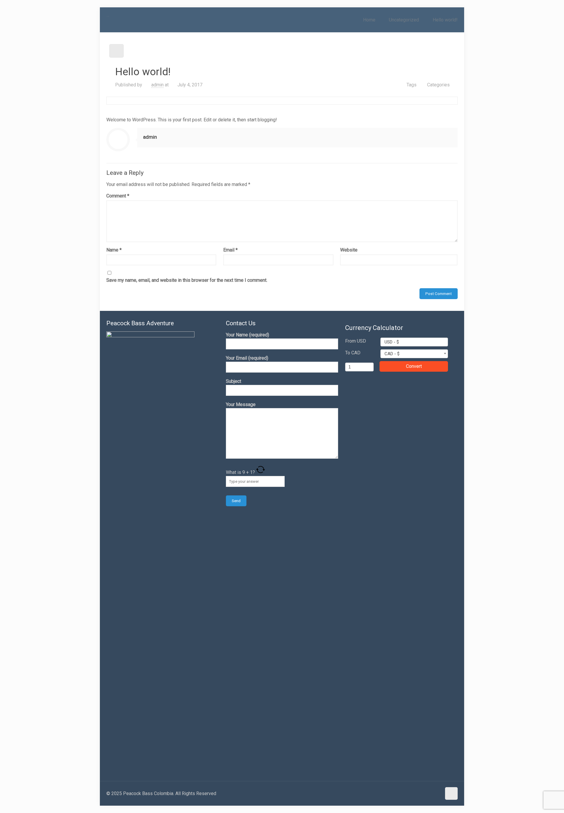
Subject (233, 381)
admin (157, 85)
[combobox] (414, 342)
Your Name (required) (247, 335)
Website (348, 250)
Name (114, 250)
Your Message (241, 404)
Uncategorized (404, 20)
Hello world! (445, 20)
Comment (117, 196)
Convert (414, 366)
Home (369, 20)
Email (230, 250)
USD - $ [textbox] (392, 342)
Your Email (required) (247, 358)
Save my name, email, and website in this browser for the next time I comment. (186, 280)
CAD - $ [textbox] (392, 353)
